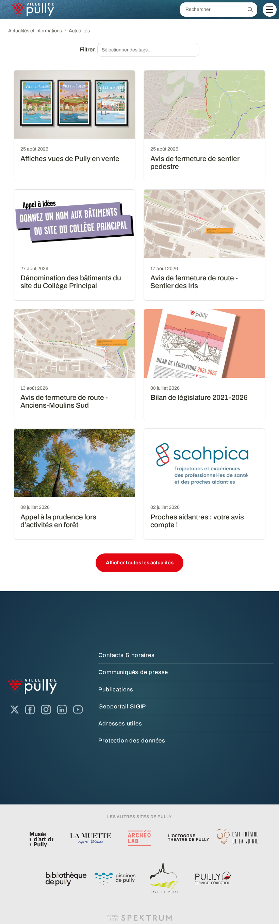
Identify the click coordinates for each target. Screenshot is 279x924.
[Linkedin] (62, 709)
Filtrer (87, 49)
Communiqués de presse (133, 672)
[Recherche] (250, 9)
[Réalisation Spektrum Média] (139, 917)
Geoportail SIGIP (122, 706)
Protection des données (131, 740)
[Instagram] (46, 709)
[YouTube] (78, 709)
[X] (14, 709)
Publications (115, 689)
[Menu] (269, 9)
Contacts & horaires (126, 655)
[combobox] (148, 50)
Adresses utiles (120, 723)
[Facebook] (30, 709)
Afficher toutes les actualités (140, 562)
